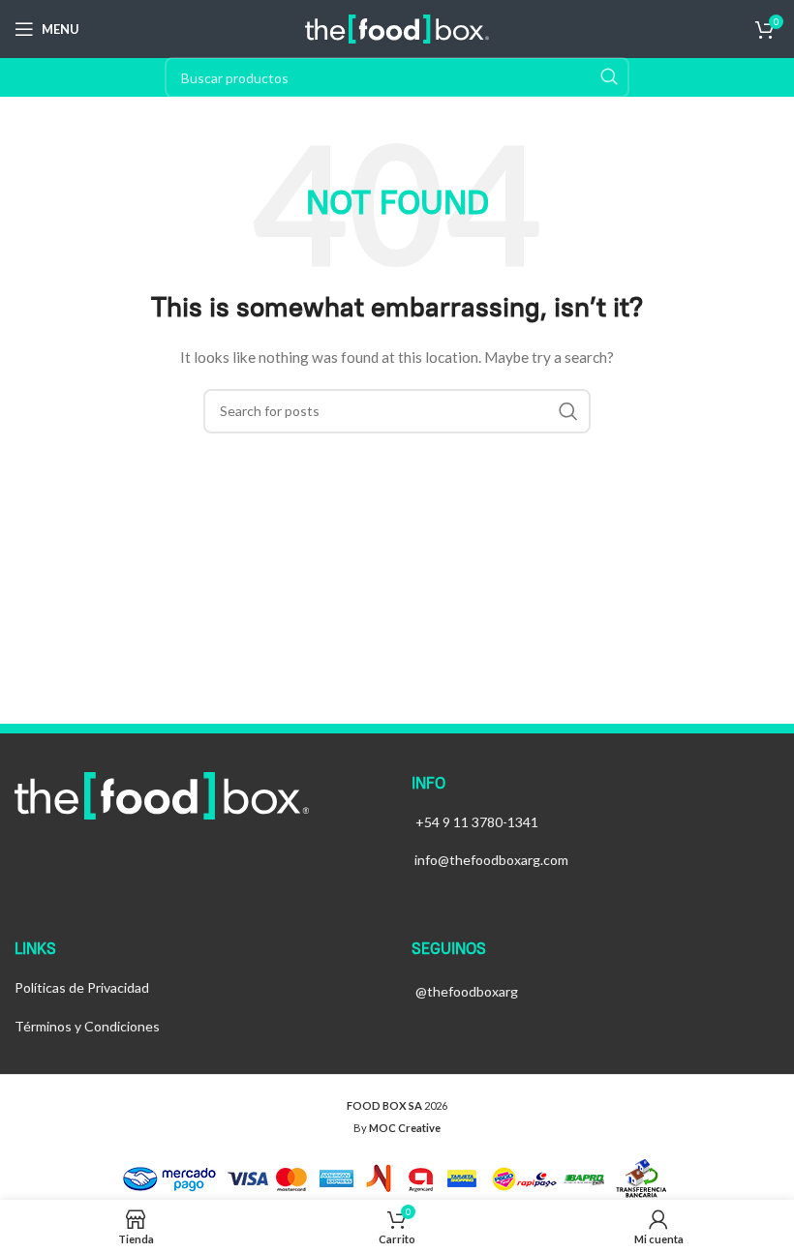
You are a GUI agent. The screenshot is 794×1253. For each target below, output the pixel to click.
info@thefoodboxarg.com (491, 859)
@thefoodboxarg (466, 991)
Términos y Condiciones (87, 1026)
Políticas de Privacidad (82, 987)
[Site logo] (397, 27)
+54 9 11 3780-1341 (476, 822)
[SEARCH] (609, 77)
